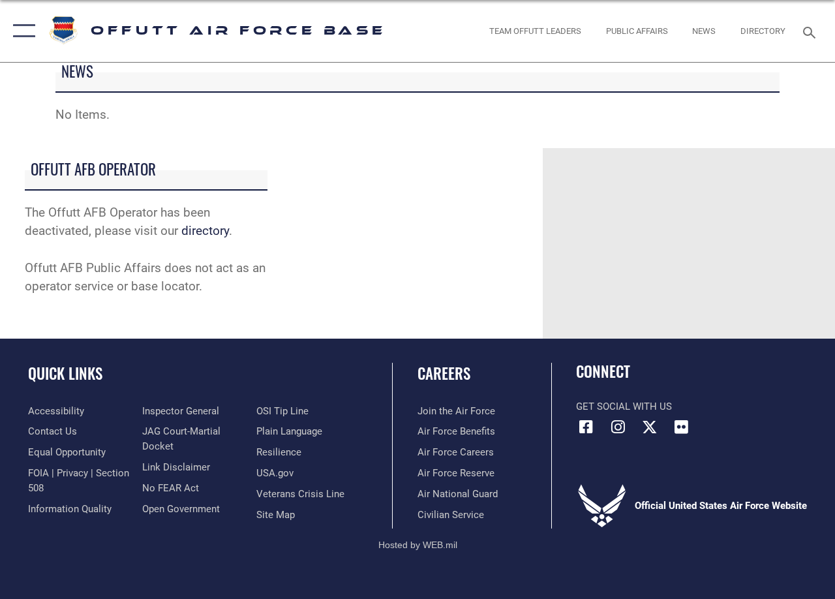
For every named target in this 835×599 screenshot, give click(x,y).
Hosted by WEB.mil (417, 545)
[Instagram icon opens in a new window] (618, 427)
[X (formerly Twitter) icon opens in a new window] (650, 427)
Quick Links (65, 373)
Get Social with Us (624, 406)
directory (205, 231)
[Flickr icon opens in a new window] (681, 427)
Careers (444, 373)
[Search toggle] (811, 31)
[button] (21, 31)
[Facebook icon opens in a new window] (586, 427)
